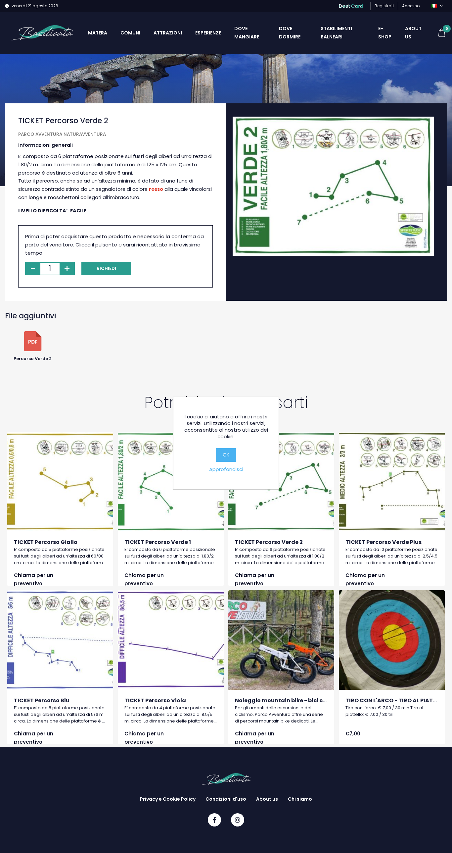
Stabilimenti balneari (336, 32)
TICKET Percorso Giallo (45, 542)
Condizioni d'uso (225, 799)
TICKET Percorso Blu (41, 700)
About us (413, 32)
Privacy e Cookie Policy (168, 799)
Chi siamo (300, 799)
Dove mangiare (246, 32)
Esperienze (208, 32)
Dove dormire (289, 32)
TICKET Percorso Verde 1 (157, 542)
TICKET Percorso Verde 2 (269, 542)
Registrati (384, 6)
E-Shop (384, 32)
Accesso (411, 6)
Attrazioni (168, 32)
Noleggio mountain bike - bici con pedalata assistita (309, 700)
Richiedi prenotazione (106, 270)
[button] (437, 6)
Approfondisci (226, 468)
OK (226, 454)
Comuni (130, 32)
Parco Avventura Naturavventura (62, 134)
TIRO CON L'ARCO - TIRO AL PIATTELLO (397, 700)
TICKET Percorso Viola (155, 700)
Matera (97, 32)
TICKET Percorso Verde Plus (383, 542)
